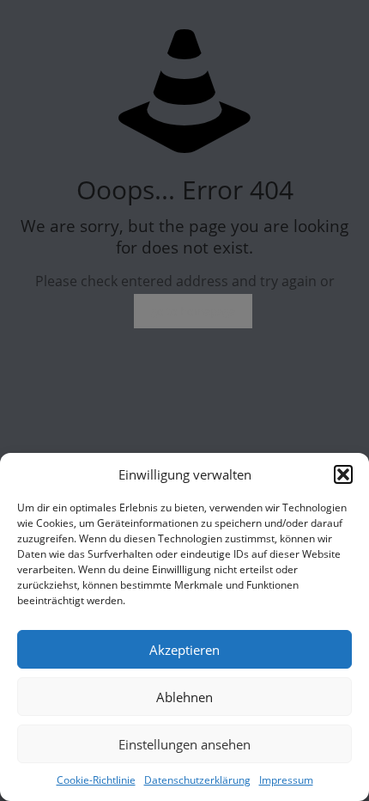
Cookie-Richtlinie (96, 780)
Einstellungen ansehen (184, 744)
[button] (343, 474)
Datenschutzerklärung (197, 780)
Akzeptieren (184, 649)
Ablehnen (184, 697)
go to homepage (193, 311)
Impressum (286, 780)
